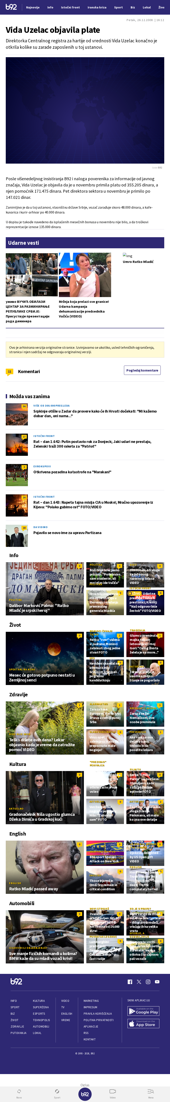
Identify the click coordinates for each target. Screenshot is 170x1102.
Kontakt (90, 1039)
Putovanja (19, 1033)
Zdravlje (17, 1026)
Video (65, 1001)
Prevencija (137, 732)
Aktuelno (136, 666)
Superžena (41, 1007)
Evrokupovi (42, 466)
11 (9, 371)
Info (14, 1001)
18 (24, 527)
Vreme (65, 1020)
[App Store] (143, 1024)
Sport (15, 1007)
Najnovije (33, 7)
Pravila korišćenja (98, 1014)
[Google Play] (143, 1011)
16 (24, 497)
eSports (39, 1014)
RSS (86, 1033)
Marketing (91, 1001)
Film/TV (135, 769)
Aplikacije (91, 1026)
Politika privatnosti (99, 1020)
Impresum (90, 1007)
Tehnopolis (41, 1020)
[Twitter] (139, 982)
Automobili (41, 1026)
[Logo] (11, 7)
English (15, 883)
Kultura (39, 1001)
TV (63, 1007)
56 (24, 406)
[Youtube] (157, 982)
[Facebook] (130, 982)
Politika (15, 599)
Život (15, 1020)
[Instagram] (148, 982)
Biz (13, 1014)
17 (24, 436)
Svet (133, 564)
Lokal (37, 1033)
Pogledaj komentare (142, 370)
